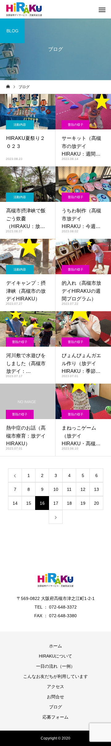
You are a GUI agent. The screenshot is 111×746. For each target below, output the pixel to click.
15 (28, 503)
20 (96, 503)
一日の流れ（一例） (55, 666)
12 (82, 489)
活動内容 (20, 124)
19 (82, 503)
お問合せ (55, 696)
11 (69, 489)
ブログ (55, 706)
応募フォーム (55, 717)
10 (55, 489)
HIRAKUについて (55, 656)
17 (55, 503)
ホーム (55, 645)
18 (69, 503)
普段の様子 (75, 124)
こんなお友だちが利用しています (55, 676)
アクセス (55, 686)
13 (96, 489)
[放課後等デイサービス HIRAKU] (24, 9)
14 (15, 503)
